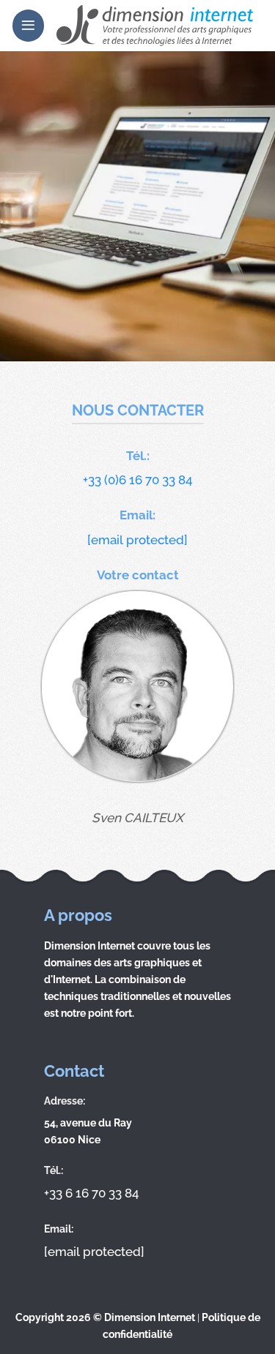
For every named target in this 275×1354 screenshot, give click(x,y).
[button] (28, 25)
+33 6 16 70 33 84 (91, 1193)
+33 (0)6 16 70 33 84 (137, 480)
